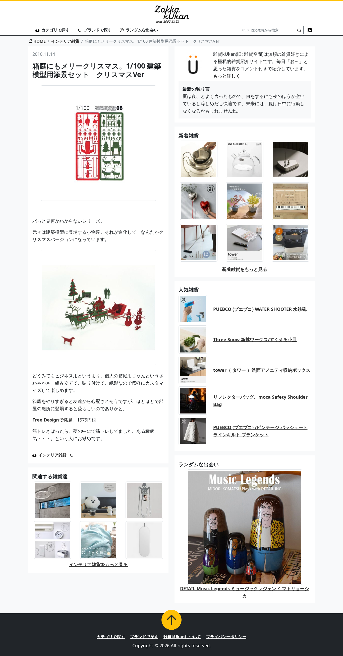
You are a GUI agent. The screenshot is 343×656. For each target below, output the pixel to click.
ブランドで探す (98, 30)
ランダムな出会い (142, 30)
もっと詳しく (226, 76)
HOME (39, 41)
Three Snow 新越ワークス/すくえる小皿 (255, 339)
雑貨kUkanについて (182, 636)
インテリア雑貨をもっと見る (98, 564)
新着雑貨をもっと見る (244, 269)
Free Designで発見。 (54, 420)
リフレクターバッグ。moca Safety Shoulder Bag (260, 400)
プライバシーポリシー (226, 636)
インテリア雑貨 (65, 41)
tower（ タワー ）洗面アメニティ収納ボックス (261, 370)
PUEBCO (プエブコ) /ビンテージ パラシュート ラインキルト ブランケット (260, 431)
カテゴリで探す (55, 30)
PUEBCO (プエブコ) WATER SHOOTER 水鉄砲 (260, 309)
